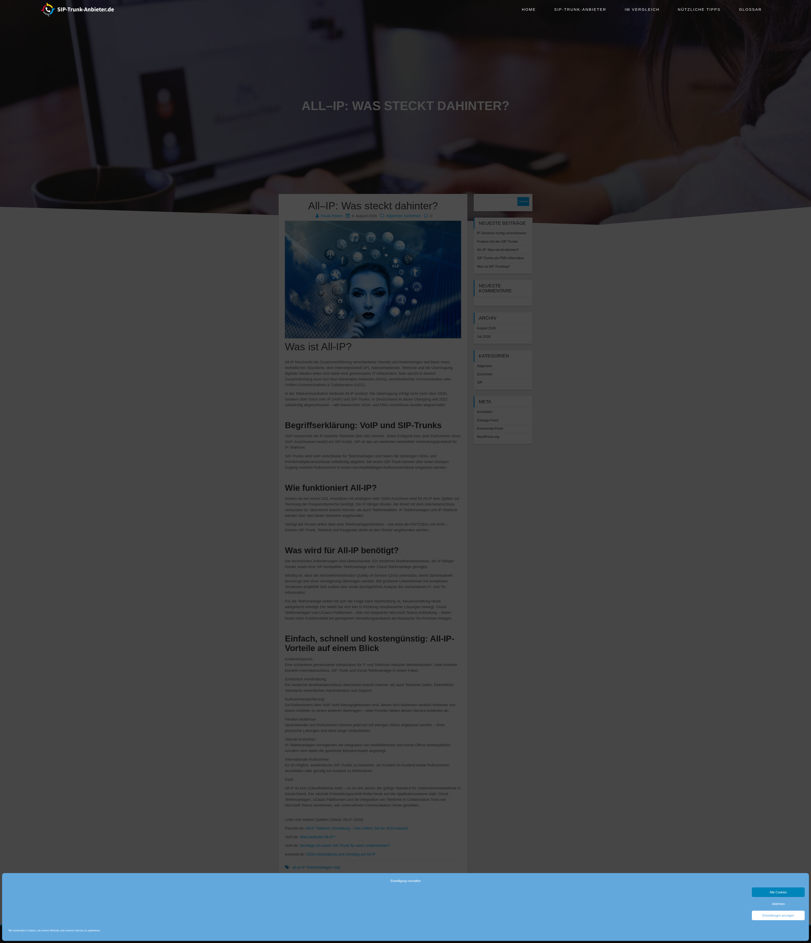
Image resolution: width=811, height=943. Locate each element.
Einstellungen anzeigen (778, 915)
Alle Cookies (778, 892)
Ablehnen (778, 904)
